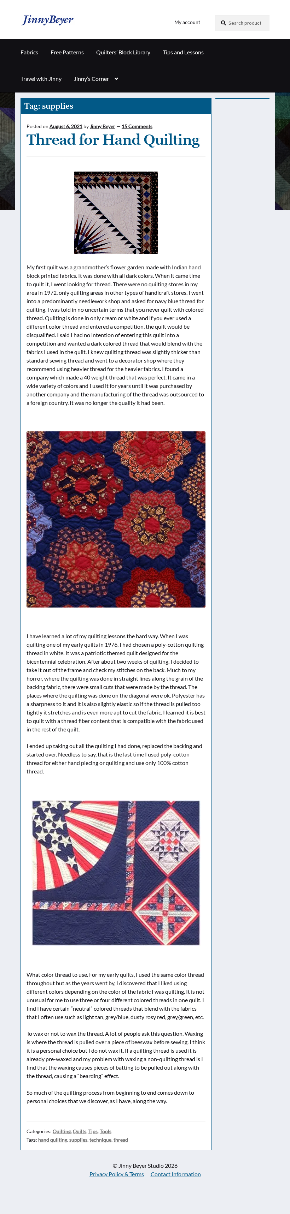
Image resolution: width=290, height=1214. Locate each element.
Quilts (79, 1131)
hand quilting (52, 1140)
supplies (78, 1140)
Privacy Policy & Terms (116, 1174)
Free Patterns (67, 52)
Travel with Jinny (41, 78)
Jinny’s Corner (91, 78)
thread (121, 1140)
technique (100, 1140)
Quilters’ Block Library (123, 52)
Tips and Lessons (183, 52)
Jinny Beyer (102, 126)
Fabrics (29, 52)
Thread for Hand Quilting (113, 139)
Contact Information (176, 1174)
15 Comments (137, 126)
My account (187, 22)
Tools (105, 1131)
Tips (93, 1131)
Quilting (62, 1131)
